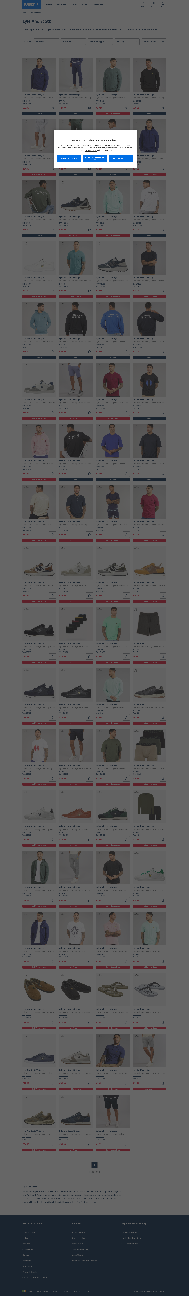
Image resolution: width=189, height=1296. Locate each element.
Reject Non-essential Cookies (95, 158)
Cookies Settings (121, 158)
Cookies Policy (106, 150)
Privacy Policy (90, 150)
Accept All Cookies (69, 158)
